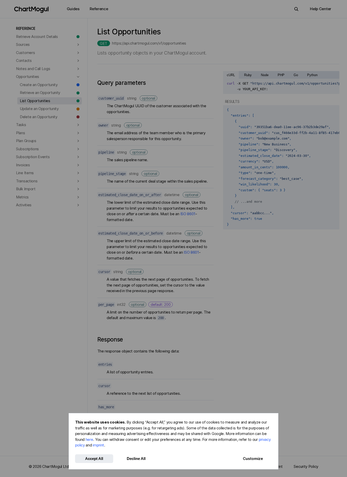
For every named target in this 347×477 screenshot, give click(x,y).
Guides (73, 8)
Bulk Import (26, 188)
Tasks (21, 124)
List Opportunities (35, 100)
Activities (23, 204)
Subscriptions (27, 148)
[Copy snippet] (334, 83)
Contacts (24, 60)
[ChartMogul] (31, 10)
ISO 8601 (188, 213)
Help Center (320, 8)
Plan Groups (26, 140)
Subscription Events (33, 156)
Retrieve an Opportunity (40, 92)
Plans (20, 132)
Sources (23, 44)
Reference (99, 8)
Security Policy (306, 466)
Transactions (26, 181)
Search (296, 9)
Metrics (22, 197)
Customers (25, 52)
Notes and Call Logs (33, 68)
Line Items (25, 172)
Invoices (23, 164)
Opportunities (27, 76)
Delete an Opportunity (38, 116)
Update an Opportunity (39, 108)
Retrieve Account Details (37, 36)
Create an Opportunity (39, 84)
